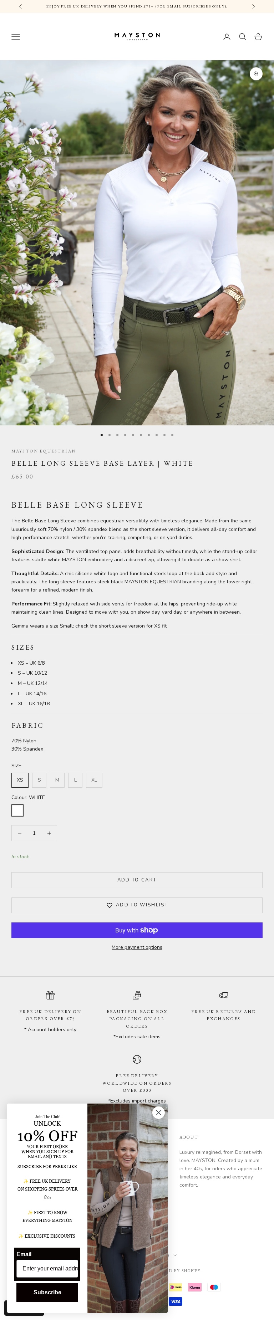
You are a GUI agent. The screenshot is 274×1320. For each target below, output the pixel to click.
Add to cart (137, 880)
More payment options (137, 947)
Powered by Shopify (175, 1270)
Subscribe (47, 1292)
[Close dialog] (158, 1112)
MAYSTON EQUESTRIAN (43, 451)
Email (23, 1254)
